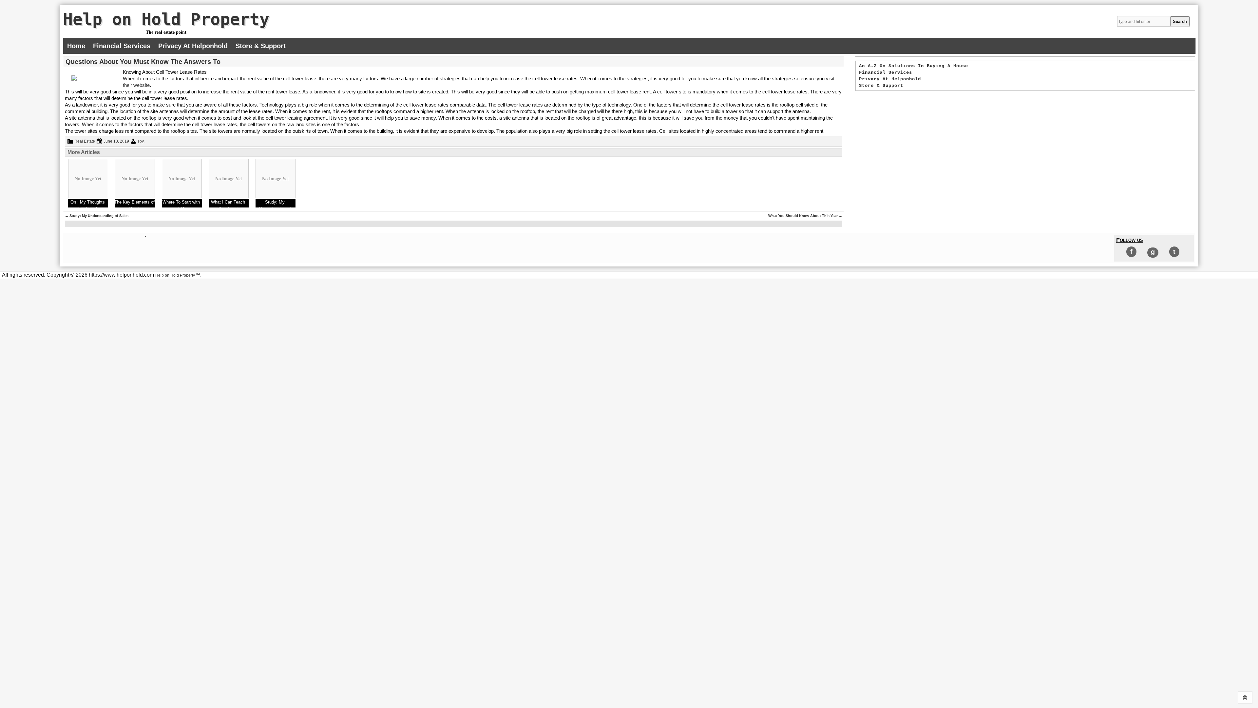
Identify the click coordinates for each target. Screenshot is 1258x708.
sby (140, 141)
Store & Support (261, 45)
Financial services (121, 45)
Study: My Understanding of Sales (96, 216)
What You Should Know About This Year (805, 216)
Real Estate (84, 141)
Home (76, 45)
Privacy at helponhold (193, 45)
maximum (596, 91)
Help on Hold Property (166, 19)
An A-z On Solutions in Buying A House (913, 66)
